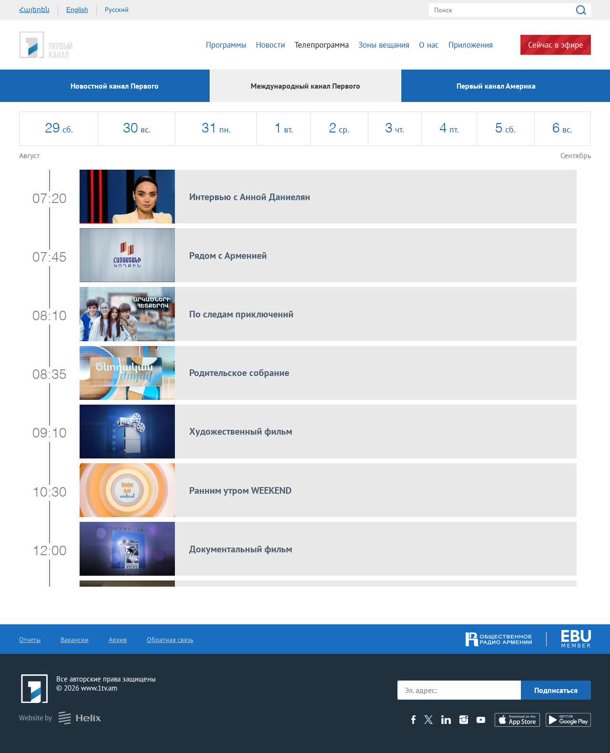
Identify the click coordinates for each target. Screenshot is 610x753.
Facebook (413, 719)
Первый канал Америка (496, 86)
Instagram (463, 719)
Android (568, 720)
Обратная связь (170, 639)
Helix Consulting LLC (60, 718)
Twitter (428, 719)
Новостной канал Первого (115, 86)
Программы (226, 45)
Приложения (470, 45)
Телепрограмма (322, 45)
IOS (517, 720)
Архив (118, 639)
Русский (117, 9)
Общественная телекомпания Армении (75, 44)
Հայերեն (34, 9)
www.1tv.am (99, 687)
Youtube (481, 719)
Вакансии (75, 639)
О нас (429, 45)
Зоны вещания (383, 45)
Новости (270, 45)
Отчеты (30, 639)
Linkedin (446, 719)
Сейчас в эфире (555, 45)
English (77, 9)
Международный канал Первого (305, 86)
